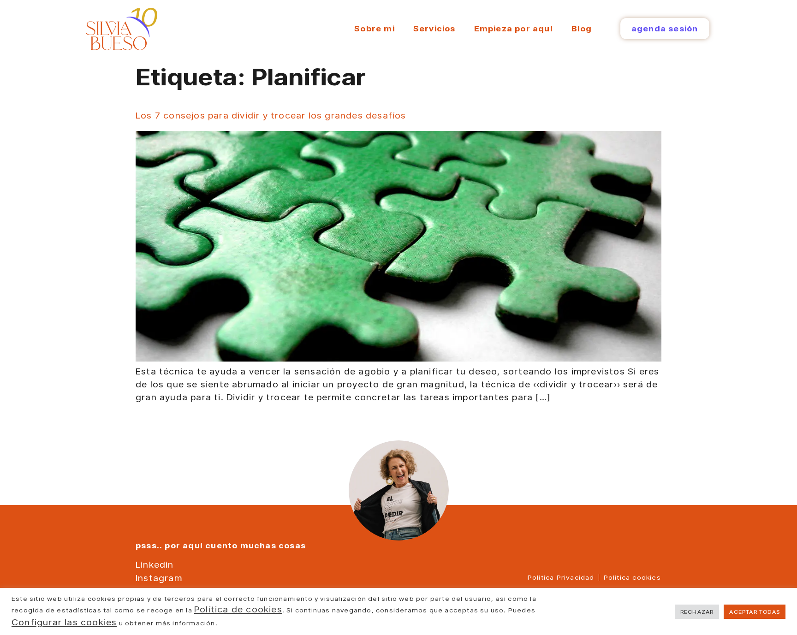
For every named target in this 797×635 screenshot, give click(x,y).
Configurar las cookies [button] (64, 622)
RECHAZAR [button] (697, 611)
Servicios (434, 28)
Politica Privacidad (561, 577)
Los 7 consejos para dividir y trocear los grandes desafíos (271, 115)
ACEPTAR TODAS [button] (754, 611)
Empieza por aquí (513, 28)
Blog (581, 28)
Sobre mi (374, 28)
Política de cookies (238, 609)
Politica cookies (632, 577)
